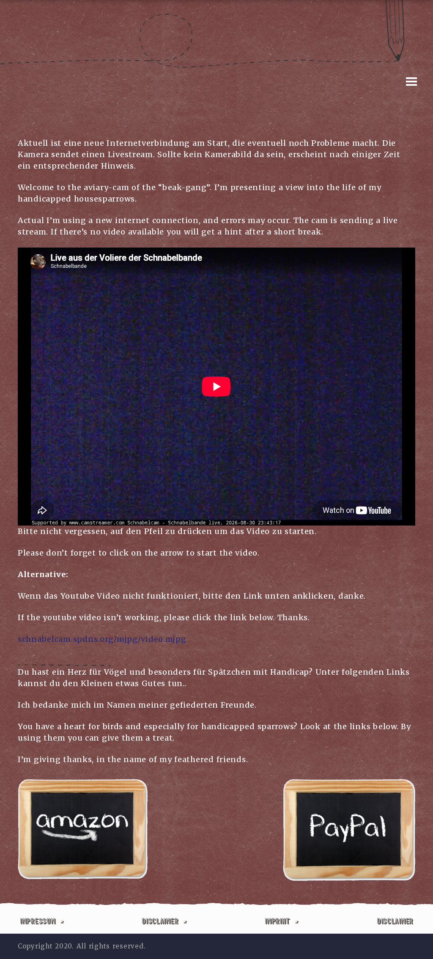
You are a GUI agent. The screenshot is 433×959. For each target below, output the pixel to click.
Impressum (37, 920)
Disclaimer (160, 920)
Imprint (277, 920)
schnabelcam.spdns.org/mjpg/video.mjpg (102, 639)
